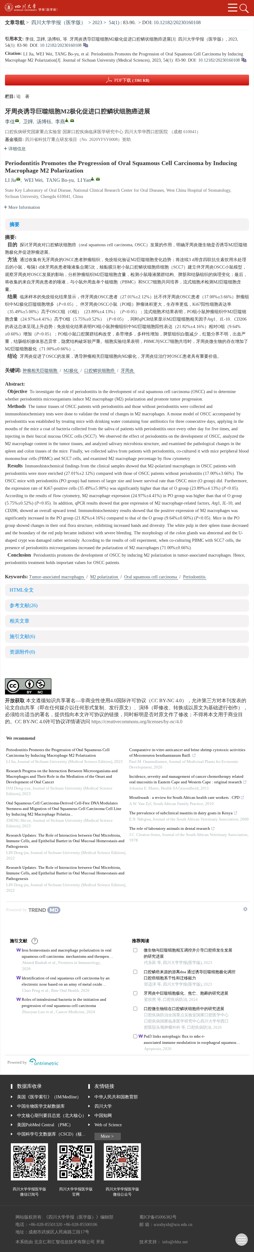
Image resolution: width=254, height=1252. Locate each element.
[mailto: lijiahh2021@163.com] (18, 179)
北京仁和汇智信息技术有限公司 (64, 1242)
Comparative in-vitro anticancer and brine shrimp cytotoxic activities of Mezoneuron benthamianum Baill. (187, 753)
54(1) (114, 23)
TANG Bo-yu (60, 180)
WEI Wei (33, 180)
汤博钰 (44, 122)
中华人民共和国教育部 (116, 1097)
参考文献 (23, 606)
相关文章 (19, 621)
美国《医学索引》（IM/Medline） (49, 1097)
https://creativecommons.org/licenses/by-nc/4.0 (136, 722)
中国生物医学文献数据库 (41, 1106)
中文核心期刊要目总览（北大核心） (51, 1115)
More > (107, 1136)
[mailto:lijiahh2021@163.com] (17, 120)
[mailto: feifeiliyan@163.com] (98, 179)
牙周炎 (128, 370)
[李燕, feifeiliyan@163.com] (66, 120)
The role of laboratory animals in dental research (169, 828)
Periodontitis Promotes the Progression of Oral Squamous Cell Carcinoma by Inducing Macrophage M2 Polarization (58, 753)
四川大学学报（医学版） (58, 23)
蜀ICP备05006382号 (158, 1217)
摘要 (15, 225)
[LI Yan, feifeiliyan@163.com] (92, 179)
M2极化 (71, 370)
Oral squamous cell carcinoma (151, 577)
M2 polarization (104, 577)
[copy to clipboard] (243, 60)
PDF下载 (131, 80)
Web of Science (108, 1125)
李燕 (60, 122)
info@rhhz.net (175, 1242)
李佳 (10, 122)
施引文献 (22, 637)
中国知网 (103, 1115)
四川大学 (103, 1106)
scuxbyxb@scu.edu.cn (173, 1224)
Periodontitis (195, 577)
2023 (97, 23)
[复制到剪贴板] (85, 45)
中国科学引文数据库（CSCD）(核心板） (52, 1134)
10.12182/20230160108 (177, 23)
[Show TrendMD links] (245, 909)
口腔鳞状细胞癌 (100, 370)
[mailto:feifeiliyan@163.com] (72, 120)
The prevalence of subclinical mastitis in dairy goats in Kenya (181, 813)
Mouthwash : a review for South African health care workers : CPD (184, 797)
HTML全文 (22, 590)
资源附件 (22, 652)
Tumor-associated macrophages (57, 577)
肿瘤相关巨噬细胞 (41, 370)
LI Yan (84, 180)
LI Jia (10, 180)
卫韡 (28, 122)
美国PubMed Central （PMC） (45, 1125)
